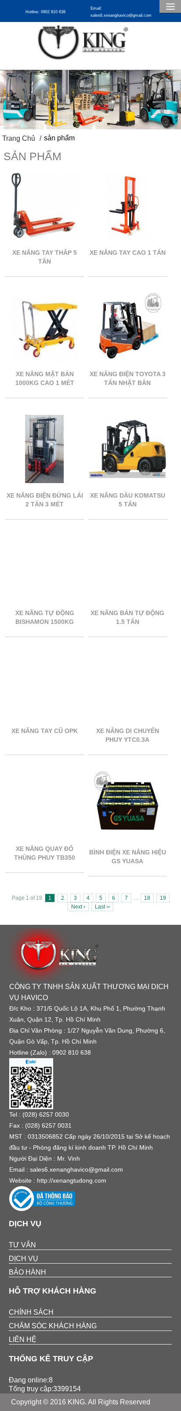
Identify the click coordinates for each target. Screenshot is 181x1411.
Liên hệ (22, 1339)
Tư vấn (22, 1245)
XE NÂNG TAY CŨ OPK (44, 730)
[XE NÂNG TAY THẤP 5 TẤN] (44, 238)
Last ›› (102, 907)
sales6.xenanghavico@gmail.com (76, 1169)
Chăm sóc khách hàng (53, 1326)
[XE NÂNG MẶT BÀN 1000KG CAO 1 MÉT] (44, 359)
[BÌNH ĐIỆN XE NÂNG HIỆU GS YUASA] (127, 837)
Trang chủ (18, 138)
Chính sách (31, 1312)
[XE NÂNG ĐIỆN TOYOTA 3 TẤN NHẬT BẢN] (127, 359)
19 (163, 898)
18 (147, 898)
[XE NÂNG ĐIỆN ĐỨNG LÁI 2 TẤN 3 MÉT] (44, 480)
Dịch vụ (23, 1258)
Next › (78, 907)
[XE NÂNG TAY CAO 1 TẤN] (127, 238)
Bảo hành (27, 1272)
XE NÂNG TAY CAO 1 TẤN (128, 252)
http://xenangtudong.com (71, 1180)
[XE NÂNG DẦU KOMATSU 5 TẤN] (127, 480)
